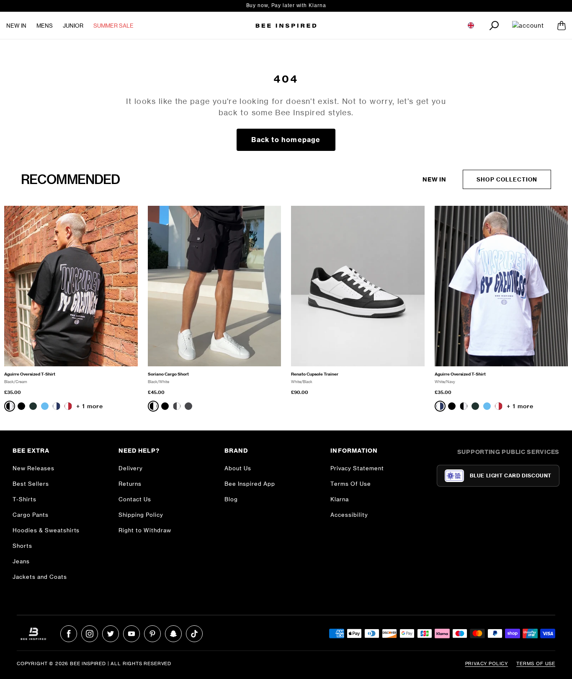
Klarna (339, 499)
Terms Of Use (350, 483)
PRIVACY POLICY (486, 663)
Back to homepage (285, 139)
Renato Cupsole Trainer (314, 374)
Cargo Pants (31, 514)
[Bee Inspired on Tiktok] (194, 633)
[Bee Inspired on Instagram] (89, 633)
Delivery (131, 468)
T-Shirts (24, 499)
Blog (231, 499)
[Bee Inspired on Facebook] (68, 633)
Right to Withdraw (145, 530)
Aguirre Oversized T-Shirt (29, 374)
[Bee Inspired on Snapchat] (173, 633)
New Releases (33, 468)
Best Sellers (31, 483)
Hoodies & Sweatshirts (46, 530)
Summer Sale (113, 25)
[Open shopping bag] (561, 25)
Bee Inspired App (249, 483)
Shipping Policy (141, 514)
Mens (44, 25)
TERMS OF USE (535, 663)
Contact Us (135, 499)
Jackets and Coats (40, 576)
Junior (73, 25)
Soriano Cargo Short (168, 374)
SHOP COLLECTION (507, 179)
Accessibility (349, 514)
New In (16, 25)
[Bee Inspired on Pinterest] (152, 633)
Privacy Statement (357, 468)
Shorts (22, 545)
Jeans (21, 561)
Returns (130, 483)
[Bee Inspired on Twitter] (110, 633)
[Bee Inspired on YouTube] (131, 633)
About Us (237, 468)
